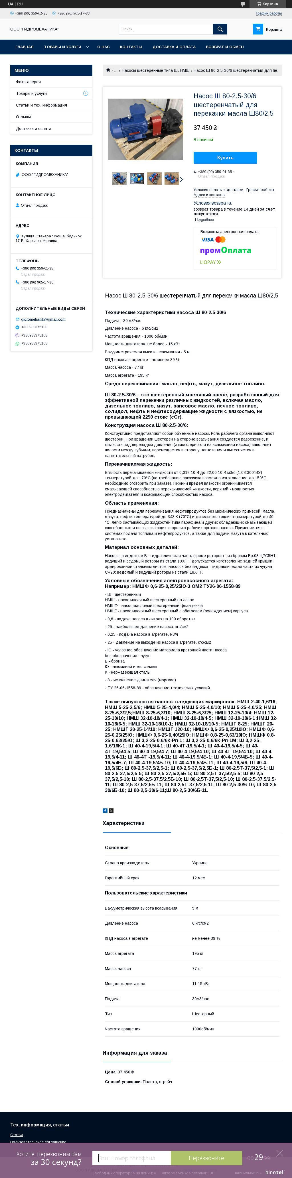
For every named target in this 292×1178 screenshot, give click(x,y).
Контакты (131, 47)
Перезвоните (206, 1158)
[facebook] (105, 811)
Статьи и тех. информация (41, 105)
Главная (24, 47)
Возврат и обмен (225, 47)
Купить (225, 157)
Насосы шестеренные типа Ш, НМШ (156, 70)
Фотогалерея (28, 82)
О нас (103, 47)
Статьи (16, 1135)
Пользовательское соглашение (38, 1142)
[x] (111, 811)
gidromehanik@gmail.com (43, 319)
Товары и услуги (62, 47)
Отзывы (23, 117)
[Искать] (220, 29)
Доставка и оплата (174, 47)
